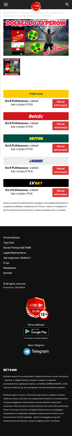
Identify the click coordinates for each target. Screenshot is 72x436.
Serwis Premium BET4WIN (17, 247)
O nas (6, 263)
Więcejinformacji (60, 103)
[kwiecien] (36, 55)
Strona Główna (11, 237)
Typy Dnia (8, 242)
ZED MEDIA (20, 287)
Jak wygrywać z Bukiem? (17, 257)
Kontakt (7, 273)
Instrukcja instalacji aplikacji (36, 338)
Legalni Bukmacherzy (14, 252)
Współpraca (9, 268)
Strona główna (10, 13)
